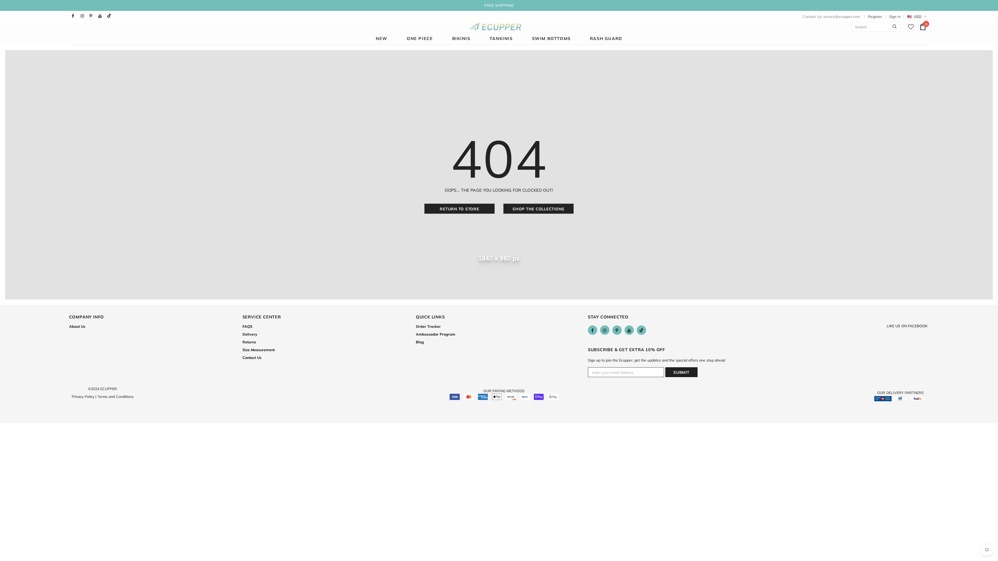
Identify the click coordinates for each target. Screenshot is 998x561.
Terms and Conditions (115, 396)
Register (875, 16)
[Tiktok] (110, 16)
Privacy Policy (84, 396)
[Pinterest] (92, 16)
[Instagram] (84, 16)
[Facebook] (75, 16)
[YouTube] (101, 16)
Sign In (895, 16)
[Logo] (495, 27)
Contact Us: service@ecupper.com (831, 16)
